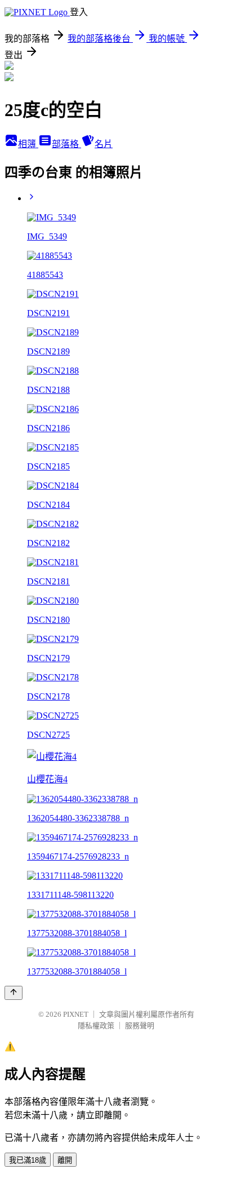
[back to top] (14, 993)
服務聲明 (139, 1025)
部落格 (66, 144)
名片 (104, 144)
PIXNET (75, 1014)
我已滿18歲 (27, 1160)
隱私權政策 (96, 1025)
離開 (64, 1160)
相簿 (28, 144)
